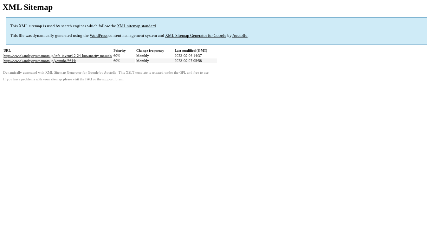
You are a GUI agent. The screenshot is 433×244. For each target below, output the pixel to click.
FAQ (88, 79)
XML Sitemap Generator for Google (195, 35)
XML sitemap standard (136, 26)
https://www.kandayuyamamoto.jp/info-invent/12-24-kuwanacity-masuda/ (57, 56)
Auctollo (240, 35)
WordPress (98, 35)
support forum (113, 79)
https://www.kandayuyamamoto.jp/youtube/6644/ (39, 61)
